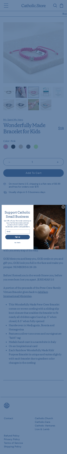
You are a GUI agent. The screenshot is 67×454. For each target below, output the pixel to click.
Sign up (17, 237)
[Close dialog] (63, 206)
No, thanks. (18, 242)
